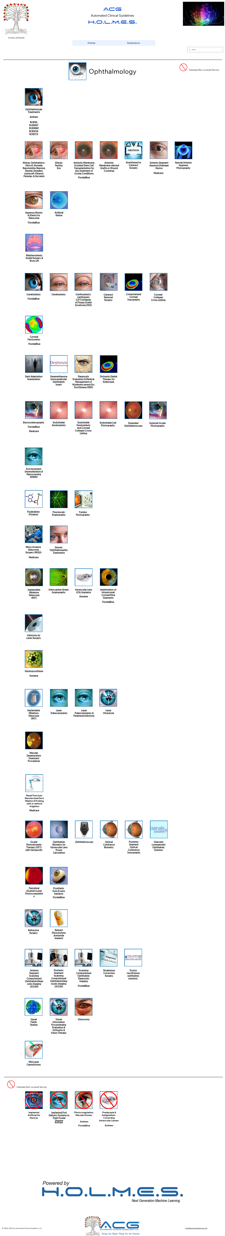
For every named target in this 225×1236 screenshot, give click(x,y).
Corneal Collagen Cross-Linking (158, 297)
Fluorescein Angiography (59, 513)
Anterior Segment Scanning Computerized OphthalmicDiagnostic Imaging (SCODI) (34, 978)
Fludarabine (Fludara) (33, 513)
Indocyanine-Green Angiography (59, 591)
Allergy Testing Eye (59, 165)
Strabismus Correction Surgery (109, 973)
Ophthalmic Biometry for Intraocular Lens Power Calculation (59, 847)
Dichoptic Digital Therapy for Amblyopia (108, 379)
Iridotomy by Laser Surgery (33, 636)
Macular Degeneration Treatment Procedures (34, 756)
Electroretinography (33, 422)
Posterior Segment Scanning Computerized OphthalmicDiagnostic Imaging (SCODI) (58, 978)
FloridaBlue (34, 222)
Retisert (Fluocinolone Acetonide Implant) (59, 934)
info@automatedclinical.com (196, 1228)
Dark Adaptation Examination (33, 377)
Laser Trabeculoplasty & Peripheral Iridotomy (84, 713)
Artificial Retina (59, 214)
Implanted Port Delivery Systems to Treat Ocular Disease (59, 1116)
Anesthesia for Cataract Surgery (133, 165)
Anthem (34, 116)
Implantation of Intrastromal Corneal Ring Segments (108, 593)
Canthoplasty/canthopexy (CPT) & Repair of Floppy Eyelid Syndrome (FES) (83, 299)
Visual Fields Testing (34, 1022)
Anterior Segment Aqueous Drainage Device (159, 165)
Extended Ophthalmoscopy (133, 424)
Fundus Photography (83, 513)
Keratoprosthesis (34, 671)
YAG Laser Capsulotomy (34, 1063)
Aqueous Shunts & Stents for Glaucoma (33, 215)
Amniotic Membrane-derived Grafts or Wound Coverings (109, 166)
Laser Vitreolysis (108, 711)
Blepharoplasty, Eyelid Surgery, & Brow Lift (34, 258)
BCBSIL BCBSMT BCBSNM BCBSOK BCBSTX (34, 128)
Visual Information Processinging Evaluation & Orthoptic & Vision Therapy (58, 1026)
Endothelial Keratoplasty (59, 423)
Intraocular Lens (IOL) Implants (83, 591)
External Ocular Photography (158, 424)
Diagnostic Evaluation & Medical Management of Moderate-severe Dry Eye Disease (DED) (83, 381)
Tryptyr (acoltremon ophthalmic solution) (133, 974)
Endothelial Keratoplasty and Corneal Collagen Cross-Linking (83, 428)
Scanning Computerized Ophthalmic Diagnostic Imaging (83, 975)
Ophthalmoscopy (84, 841)
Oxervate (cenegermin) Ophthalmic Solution (158, 845)
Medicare (158, 173)
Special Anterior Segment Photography (183, 165)
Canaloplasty (33, 294)
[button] (133, 43)
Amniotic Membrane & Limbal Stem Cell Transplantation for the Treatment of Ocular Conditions (83, 168)
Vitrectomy (84, 1019)
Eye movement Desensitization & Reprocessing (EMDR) (34, 472)
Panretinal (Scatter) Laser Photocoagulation (34, 892)
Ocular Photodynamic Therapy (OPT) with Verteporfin (33, 845)
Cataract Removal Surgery (108, 297)
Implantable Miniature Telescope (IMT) (34, 593)
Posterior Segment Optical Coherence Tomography (133, 847)
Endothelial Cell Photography (108, 424)
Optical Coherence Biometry (109, 844)
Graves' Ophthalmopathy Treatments (59, 550)
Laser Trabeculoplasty (59, 711)
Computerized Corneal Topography (133, 297)
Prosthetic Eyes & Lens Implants (59, 891)
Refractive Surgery (33, 931)
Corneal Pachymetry (34, 338)
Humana (83, 596)
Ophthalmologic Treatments (33, 110)
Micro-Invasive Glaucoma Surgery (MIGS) (33, 550)
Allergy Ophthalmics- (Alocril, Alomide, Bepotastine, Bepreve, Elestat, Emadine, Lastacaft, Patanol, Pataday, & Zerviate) (34, 169)
